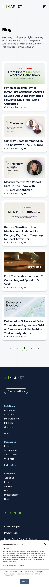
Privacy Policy (29, 572)
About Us (9, 478)
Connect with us (16, 391)
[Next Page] (31, 348)
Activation (9, 414)
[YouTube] (19, 513)
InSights (8, 423)
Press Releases (11, 495)
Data (6, 433)
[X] (10, 513)
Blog (6, 499)
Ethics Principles (12, 526)
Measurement (11, 419)
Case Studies (10, 454)
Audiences (9, 410)
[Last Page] (39, 348)
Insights (8, 446)
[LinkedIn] (15, 513)
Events (7, 482)
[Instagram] (5, 513)
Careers (8, 486)
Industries (10, 465)
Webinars (9, 459)
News (7, 490)
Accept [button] (24, 582)
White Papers (11, 450)
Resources (10, 442)
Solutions (9, 406)
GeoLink (8, 427)
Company (9, 473)
